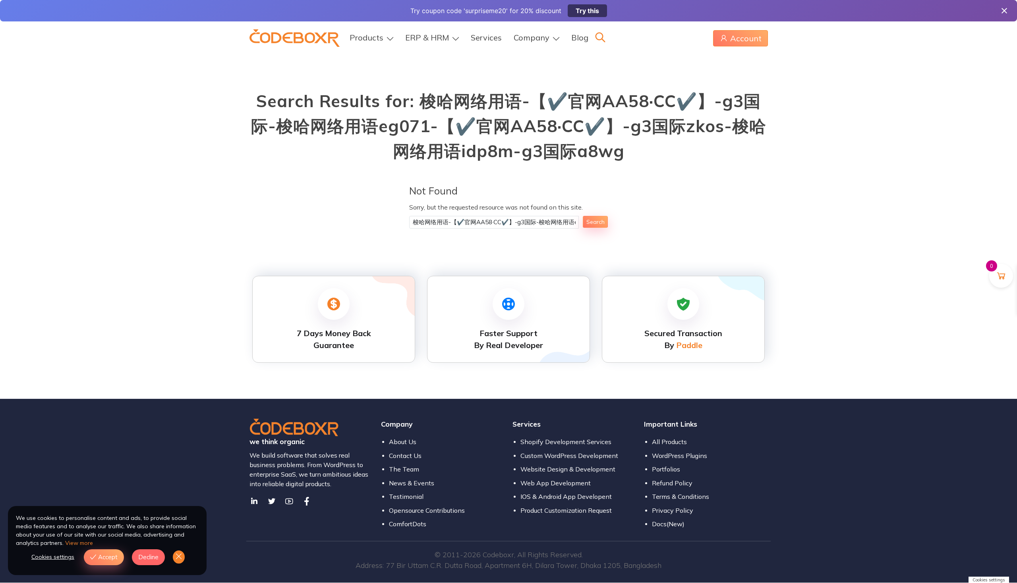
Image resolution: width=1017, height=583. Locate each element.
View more (79, 542)
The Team (404, 469)
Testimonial (406, 496)
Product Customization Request (566, 510)
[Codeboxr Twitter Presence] (271, 501)
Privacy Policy (672, 510)
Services (486, 37)
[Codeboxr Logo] (294, 37)
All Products (669, 442)
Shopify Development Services (565, 442)
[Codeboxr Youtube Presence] (289, 501)
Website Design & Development (567, 469)
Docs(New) (668, 524)
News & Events (411, 483)
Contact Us (405, 456)
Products (366, 37)
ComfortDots (407, 524)
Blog (579, 37)
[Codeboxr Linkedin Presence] (254, 501)
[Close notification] (1004, 10)
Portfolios (666, 469)
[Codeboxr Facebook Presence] (306, 501)
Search (595, 221)
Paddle (689, 345)
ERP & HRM (427, 37)
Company (531, 37)
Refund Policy (672, 483)
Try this (587, 11)
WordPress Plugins (679, 456)
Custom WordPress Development (569, 456)
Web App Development (555, 483)
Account (746, 38)
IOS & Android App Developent (566, 496)
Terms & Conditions (680, 496)
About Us (402, 442)
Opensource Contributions (427, 510)
